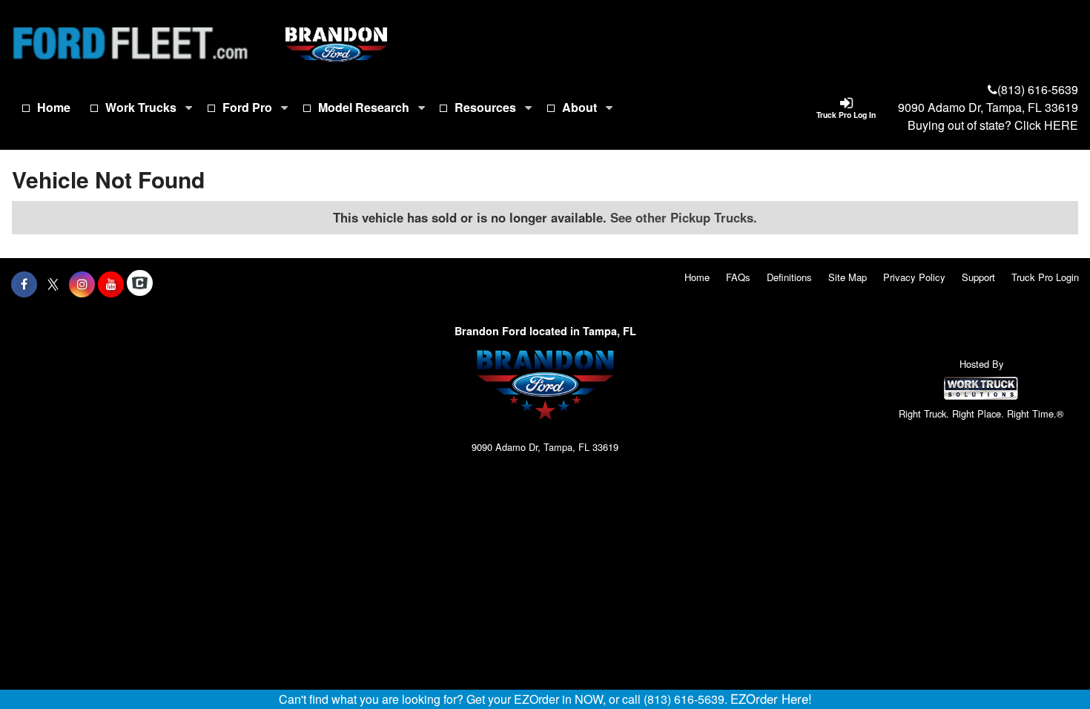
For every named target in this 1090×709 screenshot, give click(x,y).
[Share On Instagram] (82, 284)
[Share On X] (53, 284)
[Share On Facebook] (24, 284)
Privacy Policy (914, 277)
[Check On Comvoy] (140, 284)
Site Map (847, 277)
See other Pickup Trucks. (683, 217)
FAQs (738, 277)
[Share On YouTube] (111, 284)
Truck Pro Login (1045, 277)
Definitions (789, 277)
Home (53, 107)
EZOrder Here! (771, 699)
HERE (1061, 124)
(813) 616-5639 (1037, 89)
